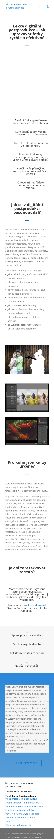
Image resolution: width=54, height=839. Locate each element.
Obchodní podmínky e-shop (19, 825)
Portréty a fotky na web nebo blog (22, 813)
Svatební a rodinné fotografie (20, 817)
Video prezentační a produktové (21, 798)
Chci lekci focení (27, 763)
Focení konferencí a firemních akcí (22, 802)
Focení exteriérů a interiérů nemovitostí (25, 806)
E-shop (8, 821)
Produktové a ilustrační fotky (19, 810)
